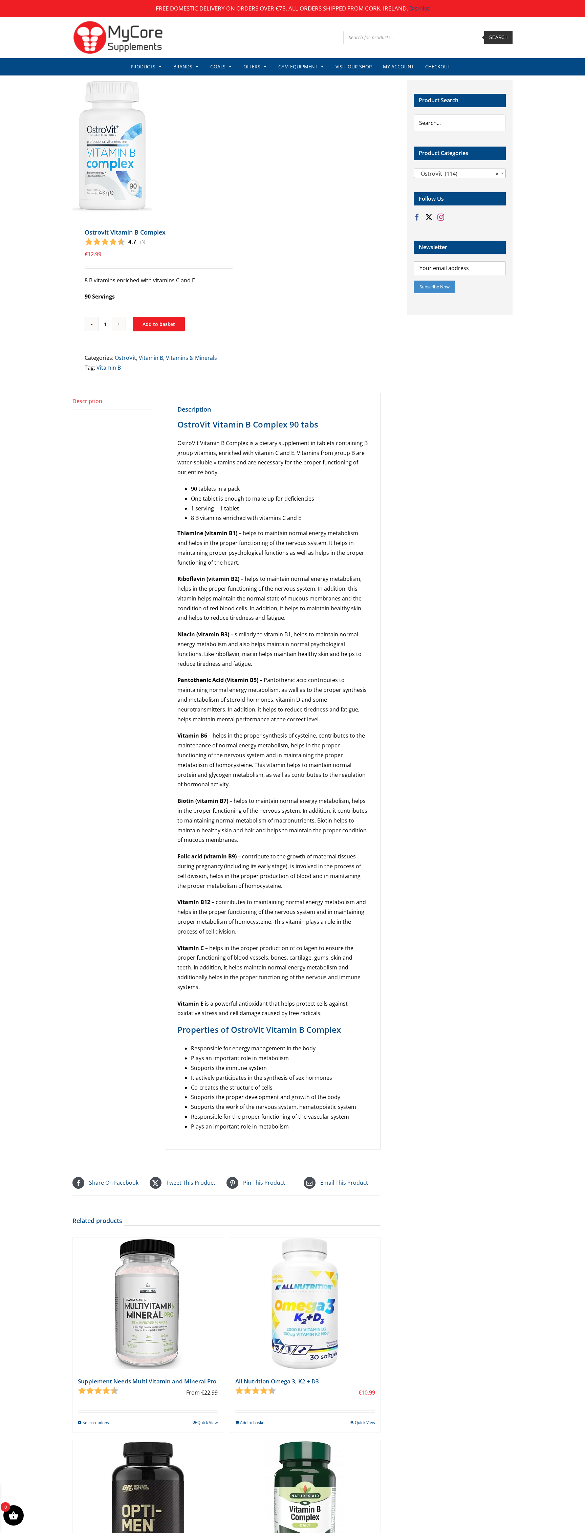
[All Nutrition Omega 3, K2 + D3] (305, 1303)
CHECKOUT (437, 66)
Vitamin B (151, 358)
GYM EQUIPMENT (298, 66)
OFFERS (251, 66)
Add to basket (159, 324)
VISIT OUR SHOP (353, 66)
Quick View (207, 1422)
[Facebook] (417, 217)
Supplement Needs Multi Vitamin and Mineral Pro (147, 1381)
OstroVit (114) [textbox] (458, 173)
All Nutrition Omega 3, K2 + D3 (277, 1381)
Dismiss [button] (419, 8)
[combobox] (460, 173)
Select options (96, 1422)
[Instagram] (440, 217)
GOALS (217, 66)
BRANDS (182, 66)
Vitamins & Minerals (191, 358)
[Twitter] (429, 217)
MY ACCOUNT (398, 66)
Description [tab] (87, 401)
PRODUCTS (143, 66)
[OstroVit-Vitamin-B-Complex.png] (146, 146)
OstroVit (125, 358)
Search (498, 37)
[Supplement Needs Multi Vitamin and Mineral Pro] (148, 1303)
